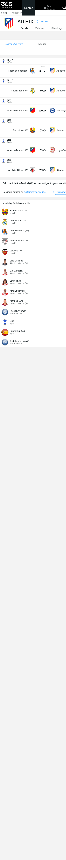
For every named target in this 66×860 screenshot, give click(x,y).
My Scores (51, 7)
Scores (28, 8)
